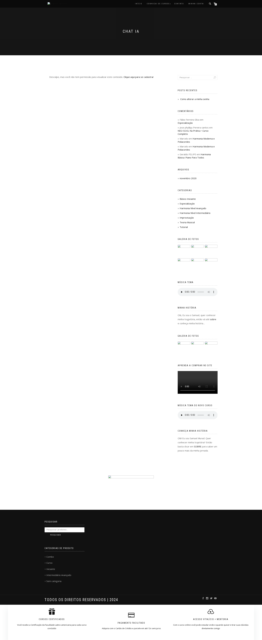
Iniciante (50, 568)
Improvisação (187, 217)
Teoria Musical (187, 222)
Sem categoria (53, 581)
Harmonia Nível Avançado (193, 208)
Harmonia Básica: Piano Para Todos (194, 156)
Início (138, 4)
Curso (49, 562)
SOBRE (197, 446)
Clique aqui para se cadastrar (139, 76)
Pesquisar (55, 535)
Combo (50, 556)
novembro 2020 (188, 178)
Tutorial (184, 227)
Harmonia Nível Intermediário (195, 212)
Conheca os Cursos (158, 4)
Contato (179, 4)
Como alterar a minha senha (194, 99)
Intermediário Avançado (58, 575)
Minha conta (196, 4)
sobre (213, 319)
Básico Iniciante (188, 198)
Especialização (185, 122)
